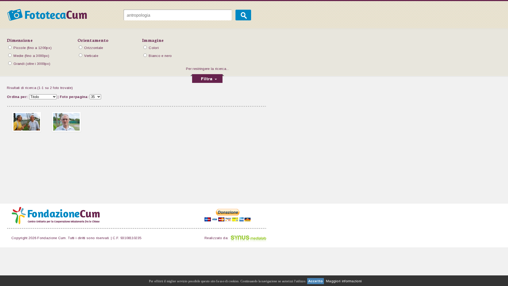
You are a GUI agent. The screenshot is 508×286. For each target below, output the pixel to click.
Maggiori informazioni (344, 281)
